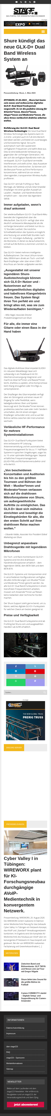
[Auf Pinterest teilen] (35, 671)
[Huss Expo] (25, 23)
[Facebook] (34, 2)
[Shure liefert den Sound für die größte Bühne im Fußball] (11, 984)
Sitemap (9, 1069)
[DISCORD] (21, 2)
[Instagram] (25, 2)
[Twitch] (30, 2)
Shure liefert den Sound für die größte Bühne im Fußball (34, 982)
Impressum (11, 1033)
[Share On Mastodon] (35, 681)
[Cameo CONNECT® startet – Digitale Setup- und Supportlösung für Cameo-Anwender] (11, 998)
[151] (25, 350)
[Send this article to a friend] (16, 676)
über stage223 (12, 1046)
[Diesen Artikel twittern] (35, 666)
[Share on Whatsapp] (16, 681)
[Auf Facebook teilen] (16, 666)
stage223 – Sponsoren (15, 1058)
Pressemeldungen (15, 824)
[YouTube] (17, 2)
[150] (25, 645)
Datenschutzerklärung (15, 1028)
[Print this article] (35, 676)
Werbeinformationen (14, 1063)
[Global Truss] (25, 720)
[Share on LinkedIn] (16, 671)
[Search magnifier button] (44, 692)
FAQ (8, 1052)
